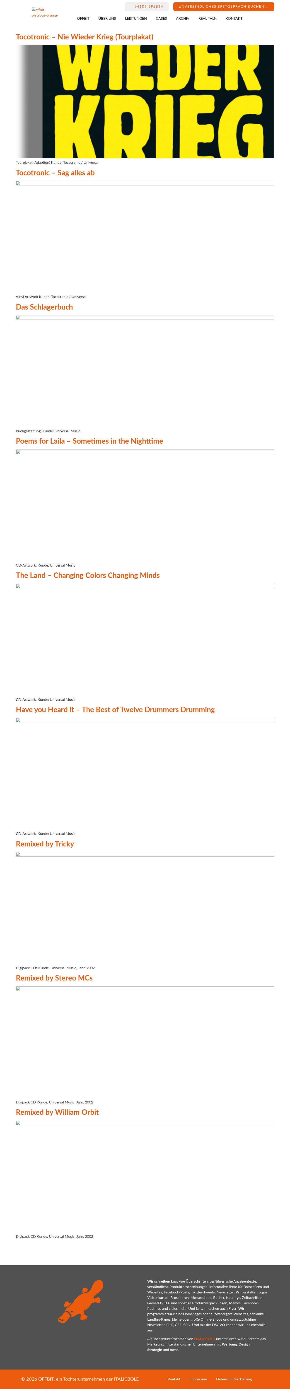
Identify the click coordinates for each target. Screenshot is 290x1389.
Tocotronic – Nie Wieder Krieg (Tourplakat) (84, 37)
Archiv (182, 18)
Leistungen (136, 18)
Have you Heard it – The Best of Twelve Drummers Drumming (115, 710)
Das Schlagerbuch (44, 307)
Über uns (107, 18)
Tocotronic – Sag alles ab (55, 173)
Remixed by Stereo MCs (54, 978)
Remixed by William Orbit (57, 1112)
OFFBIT (83, 18)
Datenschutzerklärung (234, 1379)
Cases (161, 18)
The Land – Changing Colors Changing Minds (88, 575)
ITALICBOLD (127, 1379)
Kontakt (234, 18)
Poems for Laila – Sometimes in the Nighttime (89, 441)
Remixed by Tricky (45, 844)
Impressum (198, 1379)
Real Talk (207, 18)
